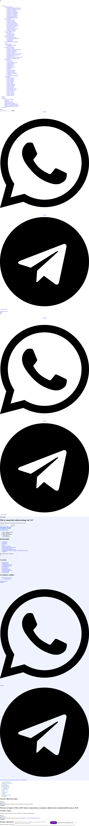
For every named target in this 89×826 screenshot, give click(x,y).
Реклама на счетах (11, 27)
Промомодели (10, 65)
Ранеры (8, 69)
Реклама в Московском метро (13, 58)
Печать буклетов (10, 81)
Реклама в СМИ (8, 32)
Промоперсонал (10, 64)
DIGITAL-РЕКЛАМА (9, 36)
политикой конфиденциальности (33, 818)
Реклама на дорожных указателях (14, 9)
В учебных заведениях (12, 26)
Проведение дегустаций (12, 73)
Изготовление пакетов (12, 88)
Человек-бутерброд (11, 70)
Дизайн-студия (8, 44)
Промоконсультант (11, 66)
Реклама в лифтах (11, 20)
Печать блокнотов (11, 77)
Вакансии (7, 100)
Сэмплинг (9, 74)
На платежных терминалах (12, 25)
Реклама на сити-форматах (12, 12)
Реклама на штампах (11, 30)
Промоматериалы (11, 63)
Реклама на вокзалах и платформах (14, 53)
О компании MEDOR (9, 99)
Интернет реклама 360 (12, 37)
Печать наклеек (10, 87)
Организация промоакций (12, 75)
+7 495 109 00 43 (3, 309)
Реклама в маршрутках (12, 50)
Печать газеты (10, 83)
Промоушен (9, 68)
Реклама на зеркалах (11, 29)
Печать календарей (11, 84)
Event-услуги (10, 61)
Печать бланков (10, 78)
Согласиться (53, 822)
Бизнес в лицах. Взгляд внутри (11, 104)
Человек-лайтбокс (11, 71)
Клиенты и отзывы (9, 101)
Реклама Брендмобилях (12, 16)
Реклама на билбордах (11, 10)
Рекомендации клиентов (10, 103)
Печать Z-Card (10, 92)
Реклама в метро (10, 48)
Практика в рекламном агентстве (12, 105)
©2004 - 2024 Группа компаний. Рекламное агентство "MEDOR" (13, 779)
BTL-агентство (8, 59)
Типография (7, 76)
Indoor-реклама (8, 18)
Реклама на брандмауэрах (12, 13)
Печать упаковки (10, 94)
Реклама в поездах (11, 52)
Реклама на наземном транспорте (14, 49)
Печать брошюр (10, 80)
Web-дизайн (9, 46)
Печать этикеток (10, 95)
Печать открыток (10, 93)
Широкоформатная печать (12, 17)
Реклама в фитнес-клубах (12, 24)
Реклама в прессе (10, 35)
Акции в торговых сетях (12, 62)
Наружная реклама (9, 6)
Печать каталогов (11, 90)
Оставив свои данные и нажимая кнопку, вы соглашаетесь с (20, 818)
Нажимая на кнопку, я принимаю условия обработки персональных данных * (17, 804)
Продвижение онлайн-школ (10, 40)
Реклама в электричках (12, 51)
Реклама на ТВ (10, 33)
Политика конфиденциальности (66, 822)
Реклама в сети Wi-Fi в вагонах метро (15, 57)
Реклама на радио (11, 34)
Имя (1, 801)
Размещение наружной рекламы (14, 7)
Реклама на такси (10, 56)
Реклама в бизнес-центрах (12, 28)
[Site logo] (4, 3)
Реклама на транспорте (9, 47)
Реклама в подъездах (11, 22)
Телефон (2, 802)
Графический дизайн (11, 45)
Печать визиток (10, 82)
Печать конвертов (11, 85)
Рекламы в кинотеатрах (12, 23)
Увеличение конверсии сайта (13, 38)
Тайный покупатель (11, 72)
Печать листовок (10, 86)
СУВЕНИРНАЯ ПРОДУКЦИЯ (11, 41)
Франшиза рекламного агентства (11, 106)
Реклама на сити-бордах (12, 14)
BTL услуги (9, 60)
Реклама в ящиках (11, 21)
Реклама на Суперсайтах (12, 15)
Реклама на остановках (12, 11)
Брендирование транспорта (13, 54)
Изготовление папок (11, 89)
